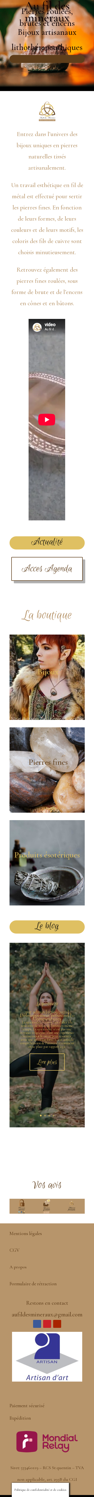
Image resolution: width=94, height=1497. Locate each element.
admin (39, 1012)
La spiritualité (47, 1004)
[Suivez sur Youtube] (57, 1324)
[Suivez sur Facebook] (37, 1324)
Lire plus (47, 1062)
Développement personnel (44, 1015)
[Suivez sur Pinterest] (47, 1324)
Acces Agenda (47, 569)
